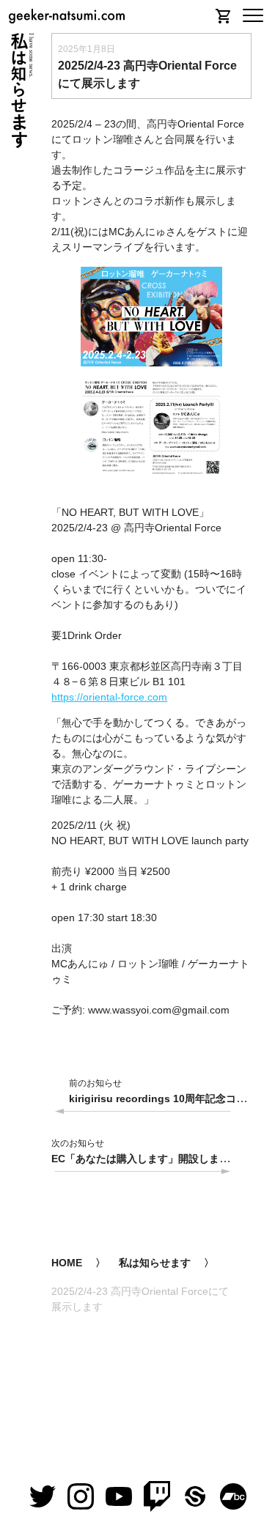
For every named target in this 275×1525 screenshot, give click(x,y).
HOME (66, 1263)
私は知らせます (155, 1263)
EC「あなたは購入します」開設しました (145, 1158)
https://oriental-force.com (109, 697)
